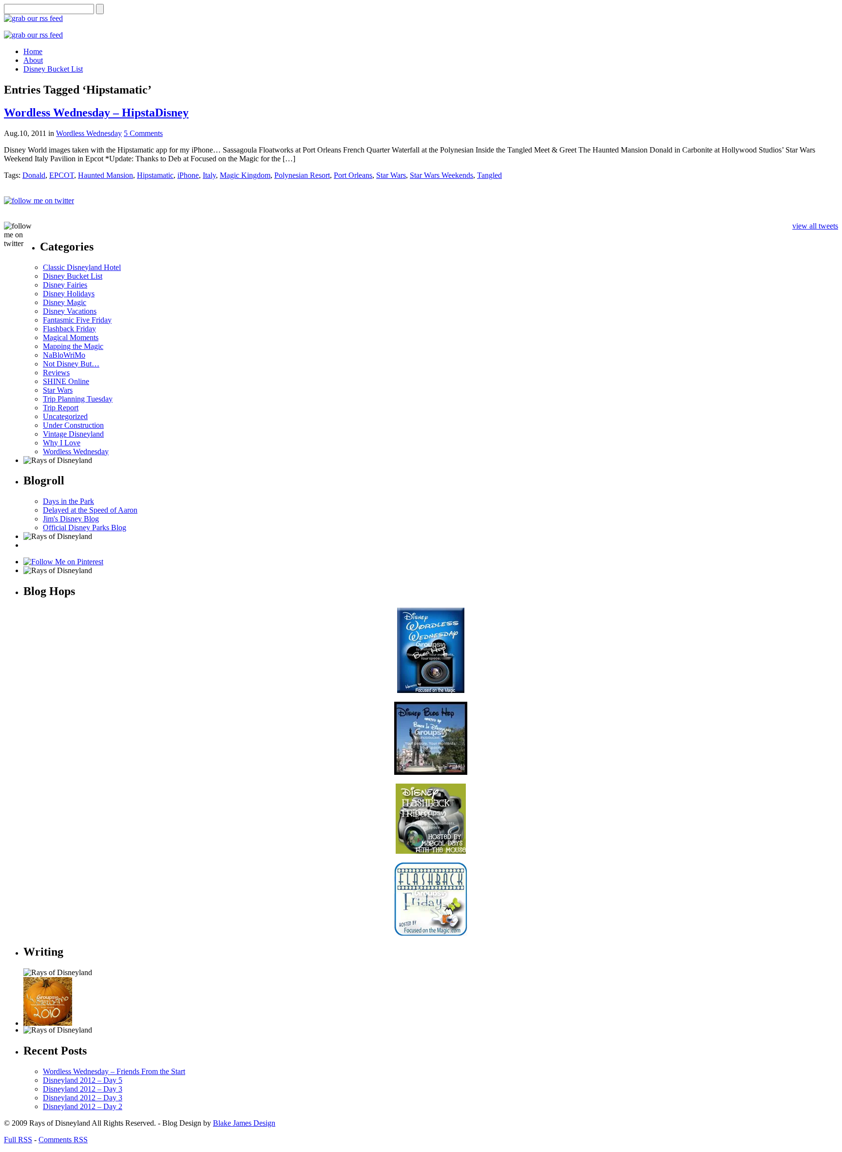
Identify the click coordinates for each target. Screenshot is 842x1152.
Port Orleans (353, 175)
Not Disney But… (71, 364)
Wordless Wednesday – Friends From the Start (114, 1071)
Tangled (489, 175)
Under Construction (73, 425)
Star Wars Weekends (441, 175)
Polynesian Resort (302, 175)
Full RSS (18, 1139)
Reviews (56, 372)
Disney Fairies (65, 285)
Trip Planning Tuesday (78, 399)
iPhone (188, 175)
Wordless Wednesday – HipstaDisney (96, 112)
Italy (209, 175)
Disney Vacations (69, 311)
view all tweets (815, 226)
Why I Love (61, 443)
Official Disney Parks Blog (84, 527)
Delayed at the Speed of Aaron (90, 510)
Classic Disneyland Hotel (82, 267)
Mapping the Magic (73, 346)
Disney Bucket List (72, 276)
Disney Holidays (69, 293)
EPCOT (61, 175)
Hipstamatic (155, 175)
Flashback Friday (69, 329)
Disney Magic (64, 302)
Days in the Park (68, 501)
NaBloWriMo (64, 355)
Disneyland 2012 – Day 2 (82, 1106)
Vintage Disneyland (73, 434)
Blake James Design (244, 1123)
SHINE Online (66, 381)
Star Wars (391, 175)
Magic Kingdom (245, 175)
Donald (33, 175)
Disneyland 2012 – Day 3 (82, 1089)
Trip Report (60, 407)
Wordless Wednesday (89, 133)
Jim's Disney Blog (71, 519)
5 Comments (143, 133)
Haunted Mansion (105, 175)
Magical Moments (70, 337)
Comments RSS (63, 1139)
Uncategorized (65, 416)
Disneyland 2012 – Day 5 (82, 1080)
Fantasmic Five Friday (77, 320)
